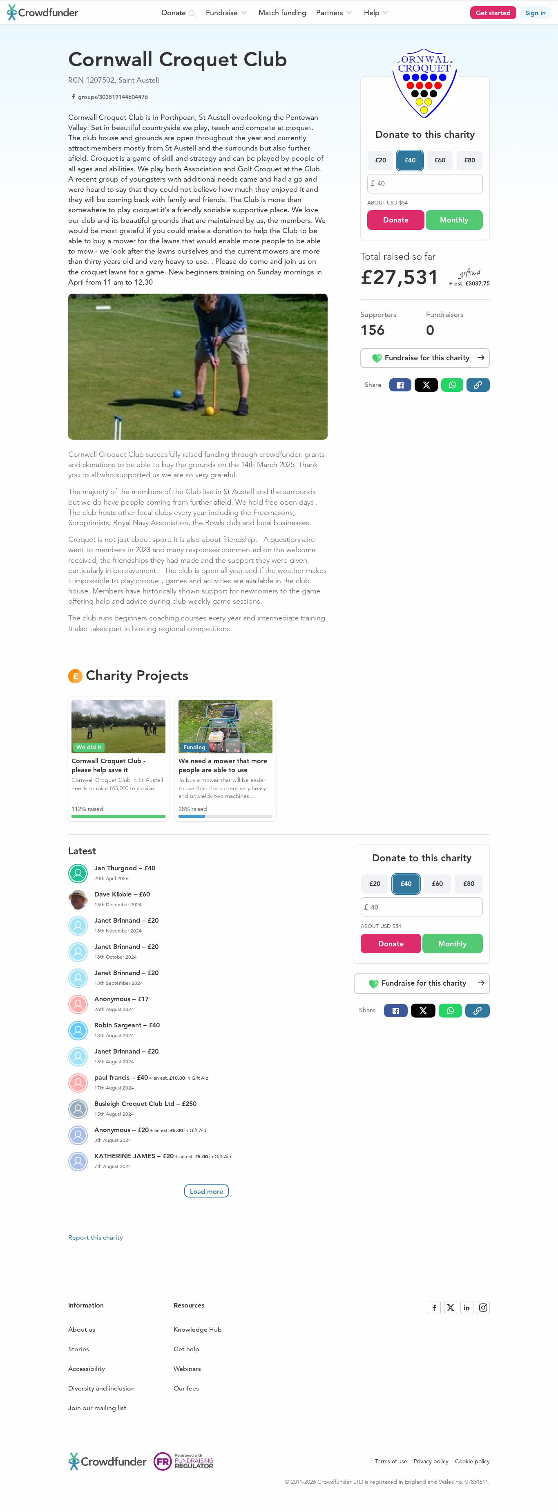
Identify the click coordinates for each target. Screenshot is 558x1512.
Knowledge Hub (198, 1329)
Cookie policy (472, 1461)
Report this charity (95, 1237)
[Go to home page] (42, 12)
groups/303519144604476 (113, 97)
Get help (186, 1349)
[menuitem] (227, 12)
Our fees (186, 1388)
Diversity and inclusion (101, 1388)
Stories (78, 1349)
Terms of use (391, 1461)
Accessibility (86, 1369)
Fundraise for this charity (426, 357)
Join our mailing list (97, 1408)
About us (81, 1329)
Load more (206, 1191)
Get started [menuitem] (493, 13)
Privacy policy (431, 1461)
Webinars (187, 1369)
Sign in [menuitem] (535, 13)
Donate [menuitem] (175, 12)
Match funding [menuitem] (282, 12)
